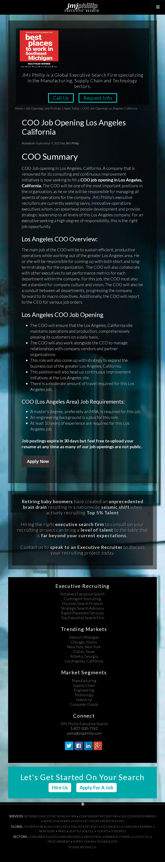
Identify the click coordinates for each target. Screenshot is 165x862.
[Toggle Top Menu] (158, 7)
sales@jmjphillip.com (84, 733)
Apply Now (38, 461)
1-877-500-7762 (84, 728)
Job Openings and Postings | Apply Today (52, 108)
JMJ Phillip (82, 7)
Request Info (98, 98)
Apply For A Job (96, 787)
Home (19, 108)
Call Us (61, 98)
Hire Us (60, 787)
